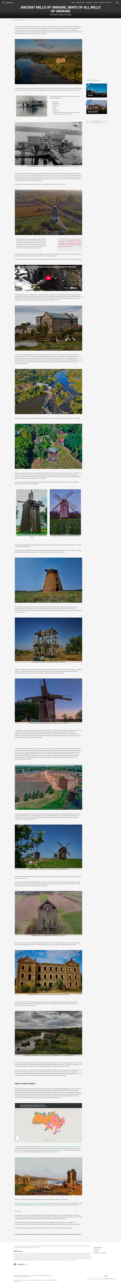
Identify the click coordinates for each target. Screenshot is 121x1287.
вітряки (36, 1205)
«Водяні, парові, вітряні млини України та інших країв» (66, 1146)
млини (65, 1203)
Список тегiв (96, 121)
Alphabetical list (80, 2)
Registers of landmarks (105, 2)
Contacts (95, 2)
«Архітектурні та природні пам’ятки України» (31, 1203)
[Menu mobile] (117, 3)
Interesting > (22, 20)
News (73, 2)
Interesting (89, 2)
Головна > (16, 20)
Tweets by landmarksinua (93, 80)
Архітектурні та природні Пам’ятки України (9, 2)
